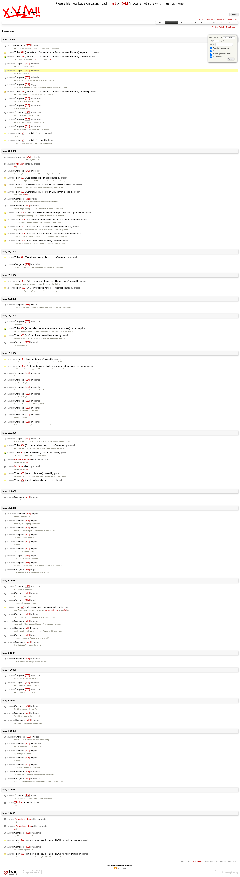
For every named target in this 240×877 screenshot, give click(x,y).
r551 (41, 59)
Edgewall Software (32, 873)
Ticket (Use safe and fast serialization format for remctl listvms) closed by (51, 56)
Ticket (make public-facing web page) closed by (38, 607)
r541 (26, 195)
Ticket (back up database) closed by (34, 359)
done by (212, 44)
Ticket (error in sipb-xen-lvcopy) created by (35, 480)
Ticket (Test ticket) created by (30, 140)
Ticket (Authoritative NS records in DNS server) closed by (43, 192)
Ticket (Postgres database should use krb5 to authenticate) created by (50, 366)
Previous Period (218, 27)
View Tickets (218, 23)
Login (201, 19)
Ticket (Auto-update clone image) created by (37, 178)
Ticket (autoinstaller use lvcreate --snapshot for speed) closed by (46, 328)
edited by (23, 164)
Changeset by (24, 45)
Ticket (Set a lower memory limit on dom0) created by (42, 257)
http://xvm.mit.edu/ (51, 610)
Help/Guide (210, 19)
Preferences (232, 19)
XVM (124, 3)
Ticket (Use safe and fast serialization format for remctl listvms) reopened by (53, 52)
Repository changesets (221, 48)
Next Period (230, 27)
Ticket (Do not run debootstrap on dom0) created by (41, 445)
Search (232, 23)
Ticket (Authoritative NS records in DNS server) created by (44, 233)
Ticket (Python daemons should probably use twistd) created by (46, 281)
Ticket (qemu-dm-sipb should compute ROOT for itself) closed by (47, 840)
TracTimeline (196, 861)
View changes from (216, 37)
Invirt (112, 3)
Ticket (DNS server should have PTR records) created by (43, 288)
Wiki (160, 23)
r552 (49, 59)
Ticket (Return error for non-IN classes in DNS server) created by (47, 219)
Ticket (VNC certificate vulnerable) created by (38, 335)
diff (15, 167)
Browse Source (201, 23)
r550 (37, 59)
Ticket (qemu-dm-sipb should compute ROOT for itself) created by (47, 854)
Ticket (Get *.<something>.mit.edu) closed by (37, 452)
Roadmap (185, 23)
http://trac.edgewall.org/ (229, 873)
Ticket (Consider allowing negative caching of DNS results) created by (49, 213)
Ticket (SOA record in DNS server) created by (38, 240)
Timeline (171, 23)
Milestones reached (219, 51)
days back (223, 41)
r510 (65, 610)
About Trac (221, 19)
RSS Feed (122, 868)
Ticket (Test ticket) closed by (30, 133)
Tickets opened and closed (222, 54)
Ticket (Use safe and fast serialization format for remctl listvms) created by (52, 91)
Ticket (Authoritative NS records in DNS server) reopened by (44, 185)
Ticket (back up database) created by (33, 473)
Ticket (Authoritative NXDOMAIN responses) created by (43, 226)
